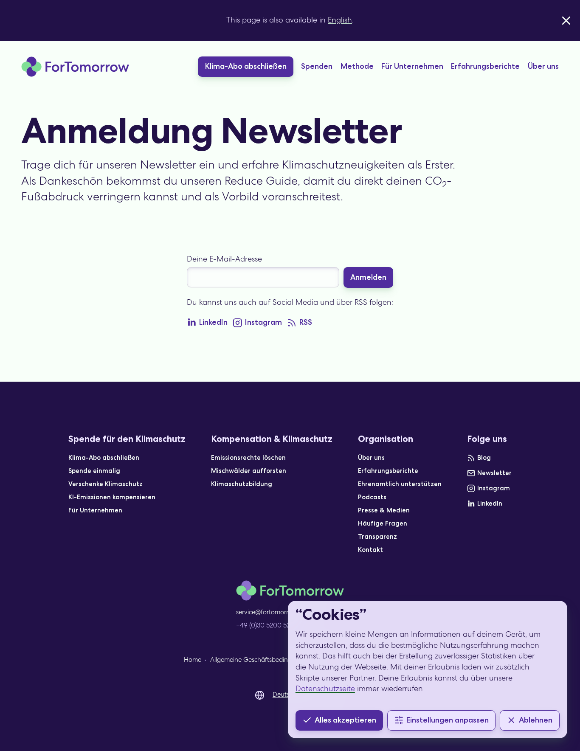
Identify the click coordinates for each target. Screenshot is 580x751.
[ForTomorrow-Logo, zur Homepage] (75, 66)
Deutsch (284, 694)
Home (192, 659)
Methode (357, 66)
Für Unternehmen (412, 66)
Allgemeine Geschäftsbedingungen (260, 659)
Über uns (543, 66)
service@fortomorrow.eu (270, 612)
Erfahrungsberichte (485, 66)
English (340, 20)
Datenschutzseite (325, 688)
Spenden (316, 66)
